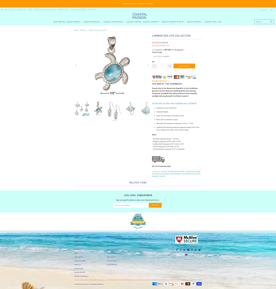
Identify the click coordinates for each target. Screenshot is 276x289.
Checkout (91, 10)
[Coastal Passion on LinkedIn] (184, 250)
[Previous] (76, 65)
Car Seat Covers (112, 261)
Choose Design (157, 52)
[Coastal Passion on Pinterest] (192, 250)
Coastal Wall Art (112, 265)
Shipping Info (63, 10)
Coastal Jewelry (111, 253)
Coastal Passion (84, 284)
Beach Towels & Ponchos (115, 245)
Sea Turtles (196, 174)
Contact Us (21, 10)
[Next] (148, 65)
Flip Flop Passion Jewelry (161, 174)
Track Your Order (78, 10)
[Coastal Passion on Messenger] (188, 250)
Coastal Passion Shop (192, 172)
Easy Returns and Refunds (45, 10)
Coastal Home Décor (113, 249)
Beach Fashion (111, 257)
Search (76, 245)
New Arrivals (111, 241)
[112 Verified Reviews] (138, 230)
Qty (153, 62)
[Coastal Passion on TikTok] (195, 250)
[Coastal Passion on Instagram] (180, 250)
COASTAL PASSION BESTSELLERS (172, 172)
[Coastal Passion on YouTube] (186, 255)
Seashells (155, 176)
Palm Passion (186, 174)
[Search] (271, 21)
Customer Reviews (80, 241)
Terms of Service (79, 272)
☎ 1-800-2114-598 (8, 10)
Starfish (162, 176)
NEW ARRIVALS (175, 174)
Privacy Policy (78, 268)
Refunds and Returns (81, 276)
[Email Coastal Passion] (173, 250)
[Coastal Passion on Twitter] (199, 250)
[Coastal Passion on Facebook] (177, 250)
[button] (75, 22)
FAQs (30, 10)
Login (264, 10)
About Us (77, 265)
